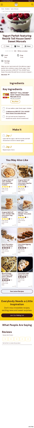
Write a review (23, 51)
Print (18, 46)
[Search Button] (32, 4)
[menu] (2, 5)
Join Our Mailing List (17, 315)
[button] (5, 75)
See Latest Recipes (17, 291)
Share (29, 46)
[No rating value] (9, 51)
